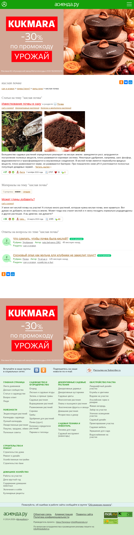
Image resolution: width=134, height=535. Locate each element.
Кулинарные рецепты (13, 493)
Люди (6, 401)
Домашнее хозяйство (15, 472)
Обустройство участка (103, 382)
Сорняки (33, 411)
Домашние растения (68, 411)
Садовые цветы (66, 396)
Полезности (10, 410)
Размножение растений (40, 407)
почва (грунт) (23, 88)
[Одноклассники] (121, 82)
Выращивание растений (41, 403)
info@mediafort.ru (41, 529)
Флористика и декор (68, 415)
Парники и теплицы (38, 432)
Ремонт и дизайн (11, 456)
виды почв (38, 88)
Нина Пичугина (63, 522)
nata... (23, 219)
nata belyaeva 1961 (51, 242)
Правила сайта (84, 514)
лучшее (26, 192)
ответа (6, 241)
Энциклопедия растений (15, 413)
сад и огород (8, 88)
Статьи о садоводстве (14, 393)
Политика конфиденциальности (51, 517)
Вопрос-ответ (10, 397)
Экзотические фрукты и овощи (73, 407)
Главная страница (14, 382)
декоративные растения (27, 108)
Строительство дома (13, 452)
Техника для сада (67, 430)
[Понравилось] (13, 173)
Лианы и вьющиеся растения (72, 403)
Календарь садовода (13, 417)
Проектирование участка (102, 423)
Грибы (32, 415)
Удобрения (28, 242)
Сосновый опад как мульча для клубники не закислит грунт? (54, 255)
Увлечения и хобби (12, 489)
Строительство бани (13, 463)
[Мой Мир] (130, 82)
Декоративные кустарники (71, 392)
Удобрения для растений (41, 418)
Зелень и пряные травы (41, 396)
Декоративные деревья (69, 388)
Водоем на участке (99, 396)
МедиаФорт (22, 519)
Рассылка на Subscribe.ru (107, 370)
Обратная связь (43, 514)
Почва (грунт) (36, 422)
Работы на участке (12, 476)
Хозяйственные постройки (16, 459)
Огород (33, 388)
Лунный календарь (12, 421)
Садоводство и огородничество (39, 383)
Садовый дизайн (98, 419)
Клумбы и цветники (99, 392)
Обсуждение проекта (100, 504)
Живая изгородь (98, 406)
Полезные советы (12, 432)
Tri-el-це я (42, 259)
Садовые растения (38, 400)
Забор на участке (98, 410)
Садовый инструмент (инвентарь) (68, 434)
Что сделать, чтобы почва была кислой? (40, 238)
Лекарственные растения (15, 425)
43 (59, 219)
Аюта (22, 172)
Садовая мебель (98, 427)
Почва (60, 104)
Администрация (64, 514)
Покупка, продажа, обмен (15, 428)
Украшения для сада (100, 431)
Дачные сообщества (13, 390)
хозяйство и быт (45, 262)
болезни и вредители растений (56, 108)
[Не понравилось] (9, 173)
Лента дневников (11, 386)
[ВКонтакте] (126, 82)
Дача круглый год (12, 479)
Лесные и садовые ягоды (41, 392)
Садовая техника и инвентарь (69, 424)
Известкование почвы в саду (21, 103)
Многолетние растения (69, 400)
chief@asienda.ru (79, 522)
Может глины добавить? (18, 199)
